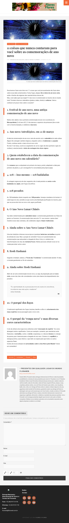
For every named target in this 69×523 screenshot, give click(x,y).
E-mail (5, 456)
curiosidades (20, 357)
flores (34, 357)
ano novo (11, 357)
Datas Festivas (11, 44)
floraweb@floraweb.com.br (10, 510)
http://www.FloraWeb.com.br (27, 373)
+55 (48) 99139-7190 (13, 505)
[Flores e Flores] (34, 6)
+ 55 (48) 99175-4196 (12, 501)
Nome (5, 448)
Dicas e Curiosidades (22, 44)
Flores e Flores (41, 517)
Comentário (7, 422)
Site (4, 463)
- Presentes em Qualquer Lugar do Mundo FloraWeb (25, 59)
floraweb (28, 357)
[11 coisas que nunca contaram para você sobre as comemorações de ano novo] (34, 29)
